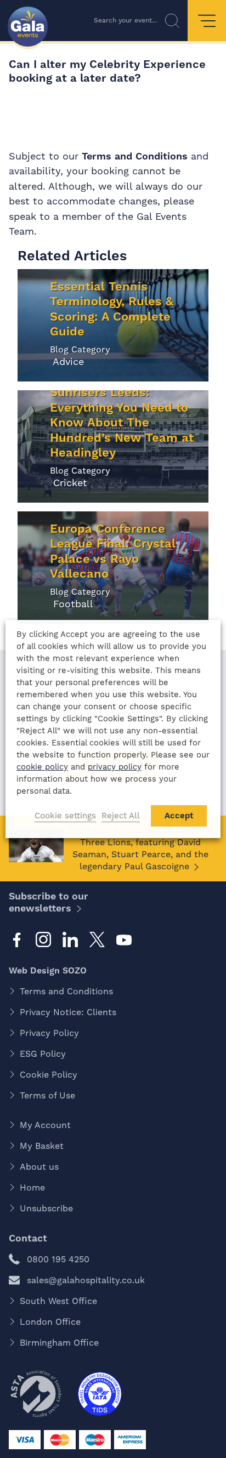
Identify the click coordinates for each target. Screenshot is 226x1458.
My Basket (42, 1146)
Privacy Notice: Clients (68, 1012)
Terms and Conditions (136, 156)
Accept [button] (179, 816)
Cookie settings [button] (65, 816)
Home (32, 1187)
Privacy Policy (49, 1033)
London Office (50, 1322)
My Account (45, 1125)
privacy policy (115, 767)
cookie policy (42, 767)
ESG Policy (43, 1054)
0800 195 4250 (58, 1259)
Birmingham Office (59, 1342)
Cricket (68, 482)
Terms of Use (47, 1095)
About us (39, 1166)
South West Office (58, 1301)
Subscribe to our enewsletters (48, 902)
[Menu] (207, 20)
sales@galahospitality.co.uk (86, 1280)
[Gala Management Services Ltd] (28, 28)
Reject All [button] (120, 816)
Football (71, 604)
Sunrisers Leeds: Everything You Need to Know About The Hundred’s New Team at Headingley (122, 422)
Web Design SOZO (48, 970)
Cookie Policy (48, 1074)
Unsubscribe (46, 1208)
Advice (67, 361)
